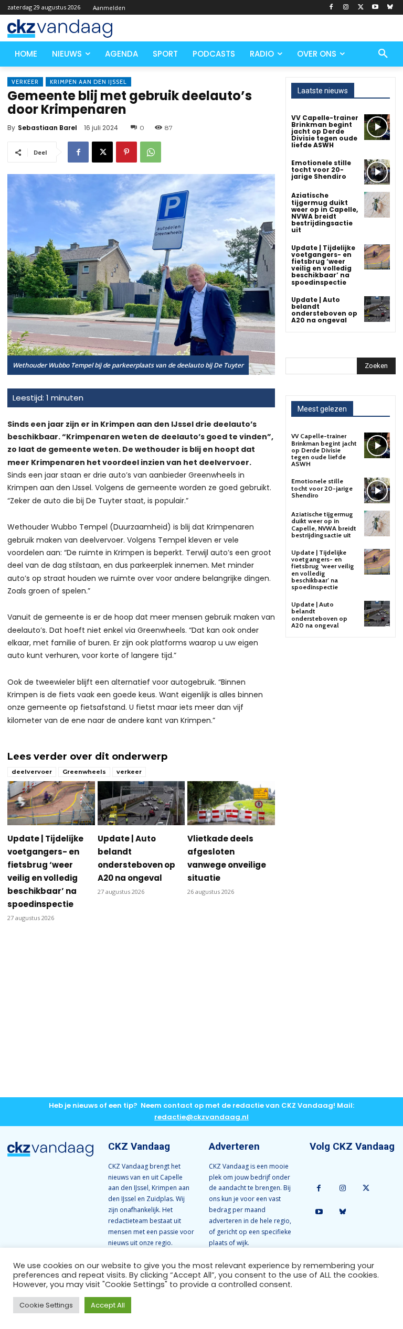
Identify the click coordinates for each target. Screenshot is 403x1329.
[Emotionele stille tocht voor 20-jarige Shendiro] (377, 172)
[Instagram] (346, 8)
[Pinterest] (126, 152)
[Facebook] (331, 8)
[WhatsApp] (150, 152)
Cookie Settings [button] (46, 1305)
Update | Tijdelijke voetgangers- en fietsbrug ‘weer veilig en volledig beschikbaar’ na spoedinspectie (323, 265)
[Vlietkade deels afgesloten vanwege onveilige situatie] (231, 803)
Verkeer (25, 81)
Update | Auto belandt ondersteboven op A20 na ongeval (324, 310)
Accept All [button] (108, 1305)
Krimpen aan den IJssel (88, 81)
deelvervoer (32, 771)
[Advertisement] (141, 1018)
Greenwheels (84, 771)
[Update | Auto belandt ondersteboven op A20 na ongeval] (141, 803)
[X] (361, 8)
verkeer (129, 771)
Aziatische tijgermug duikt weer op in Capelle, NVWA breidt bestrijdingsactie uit (324, 212)
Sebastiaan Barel (47, 127)
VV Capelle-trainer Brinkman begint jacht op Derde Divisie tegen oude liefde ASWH (324, 131)
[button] (383, 54)
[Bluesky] (390, 8)
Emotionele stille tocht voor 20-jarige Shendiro (321, 169)
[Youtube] (375, 8)
